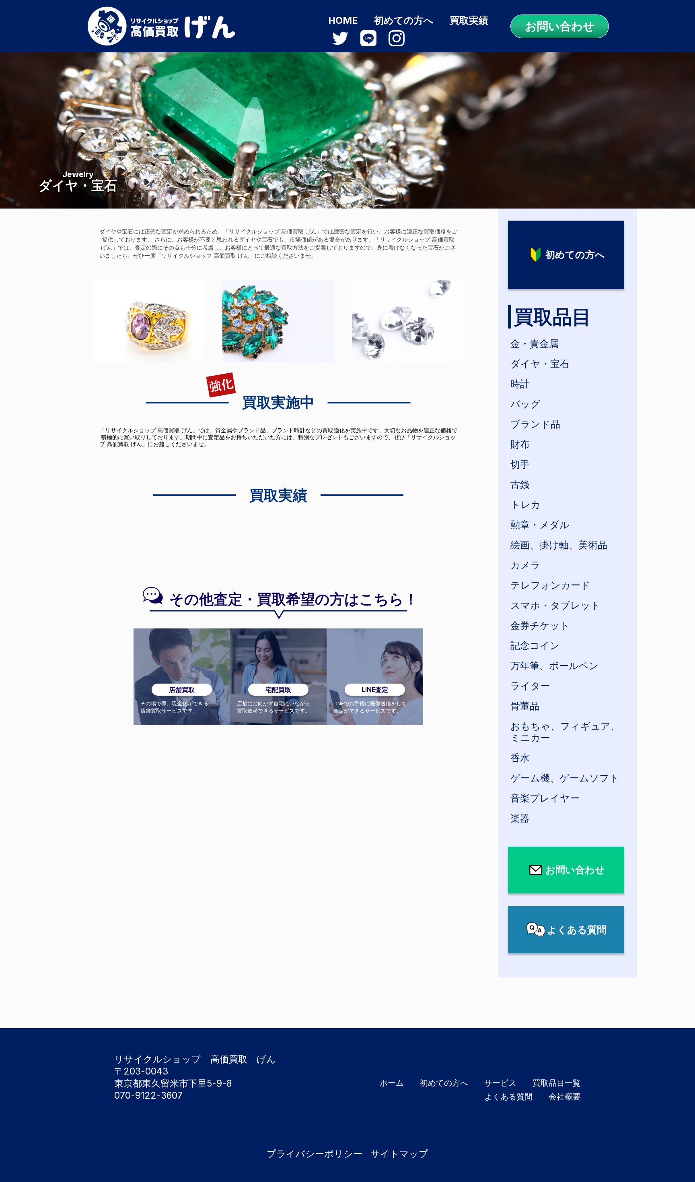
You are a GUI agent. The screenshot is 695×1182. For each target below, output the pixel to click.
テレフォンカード (550, 585)
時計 (520, 384)
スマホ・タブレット (555, 605)
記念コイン (535, 645)
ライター (530, 686)
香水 (520, 758)
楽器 (520, 818)
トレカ (525, 504)
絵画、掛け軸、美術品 (558, 545)
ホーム (392, 1083)
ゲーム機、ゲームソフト (564, 778)
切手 (520, 464)
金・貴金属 (534, 343)
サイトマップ (399, 1153)
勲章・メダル (540, 525)
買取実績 (469, 20)
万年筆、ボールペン (554, 666)
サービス (500, 1083)
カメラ (525, 565)
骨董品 (524, 706)
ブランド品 (535, 424)
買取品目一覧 (557, 1083)
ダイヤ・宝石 (540, 364)
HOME (343, 20)
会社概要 (565, 1096)
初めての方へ (404, 20)
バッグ (525, 404)
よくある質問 (508, 1096)
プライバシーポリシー (314, 1153)
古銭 (520, 484)
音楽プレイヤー (545, 798)
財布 (520, 444)
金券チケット (540, 625)
